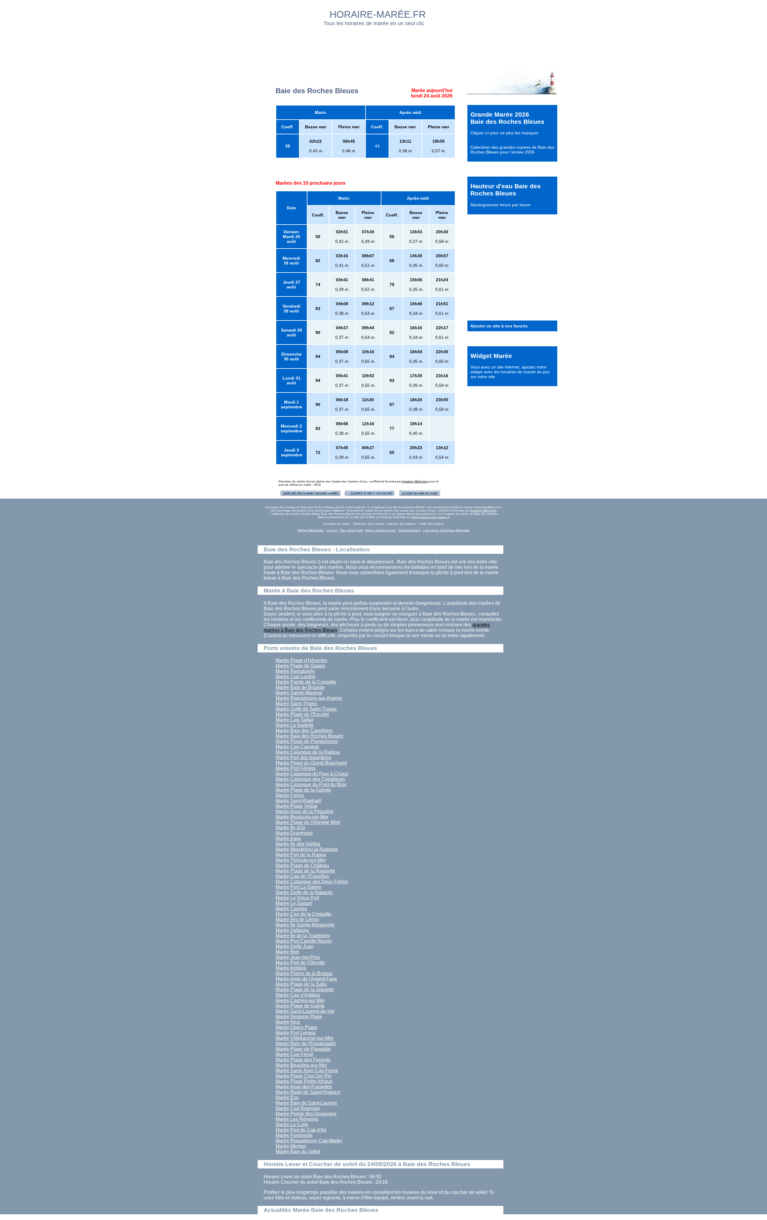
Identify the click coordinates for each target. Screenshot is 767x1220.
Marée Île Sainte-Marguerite (305, 924)
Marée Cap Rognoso (298, 1108)
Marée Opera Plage (296, 1027)
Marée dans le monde (381, 530)
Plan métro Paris (352, 530)
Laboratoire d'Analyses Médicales (446, 530)
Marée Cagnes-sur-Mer (300, 1000)
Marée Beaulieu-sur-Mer (301, 1065)
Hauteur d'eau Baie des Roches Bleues (505, 190)
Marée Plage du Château (302, 865)
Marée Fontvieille (294, 1135)
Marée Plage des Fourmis (303, 1059)
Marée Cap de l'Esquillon (302, 876)
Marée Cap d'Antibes (298, 995)
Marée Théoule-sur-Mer (301, 860)
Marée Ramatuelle (295, 671)
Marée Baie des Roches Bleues (309, 735)
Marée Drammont (294, 833)
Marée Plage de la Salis (301, 984)
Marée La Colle (292, 1124)
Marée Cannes (291, 908)
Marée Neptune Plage (299, 1016)
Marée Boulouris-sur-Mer (302, 816)
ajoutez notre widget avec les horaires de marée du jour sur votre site (510, 372)
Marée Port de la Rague (301, 854)
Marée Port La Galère (298, 887)
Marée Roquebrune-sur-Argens (309, 698)
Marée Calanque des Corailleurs (310, 779)
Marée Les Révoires (297, 1119)
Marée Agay (288, 838)
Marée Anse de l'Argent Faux (306, 978)
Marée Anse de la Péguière (304, 811)
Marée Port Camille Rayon (304, 941)
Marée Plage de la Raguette (305, 870)
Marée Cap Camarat (297, 746)
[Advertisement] (384, 46)
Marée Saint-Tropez (297, 703)
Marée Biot (287, 951)
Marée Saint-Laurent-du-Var (305, 1011)
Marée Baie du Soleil (298, 1151)
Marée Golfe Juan (294, 946)
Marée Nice (288, 1022)
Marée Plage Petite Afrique (304, 1081)
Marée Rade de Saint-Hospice (308, 1092)
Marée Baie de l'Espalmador (306, 1043)
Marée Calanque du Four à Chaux (312, 773)
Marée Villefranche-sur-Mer (304, 1038)
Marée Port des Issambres (303, 757)
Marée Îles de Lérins (297, 919)
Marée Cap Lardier (295, 676)
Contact (332, 530)
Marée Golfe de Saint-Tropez (306, 708)
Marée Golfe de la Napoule (304, 892)
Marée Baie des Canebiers (304, 730)
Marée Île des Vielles (298, 843)
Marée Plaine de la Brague (304, 973)
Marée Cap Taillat (294, 719)
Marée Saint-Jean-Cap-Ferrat (307, 1070)
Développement (409, 530)
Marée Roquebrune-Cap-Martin (309, 1140)
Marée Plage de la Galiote (303, 789)
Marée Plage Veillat (296, 806)
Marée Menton (291, 1146)
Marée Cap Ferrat (294, 1054)
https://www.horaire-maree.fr (430, 517)
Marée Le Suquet (294, 903)
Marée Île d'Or (290, 827)
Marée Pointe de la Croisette (306, 682)
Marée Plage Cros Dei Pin (303, 1075)
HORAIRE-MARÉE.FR (378, 14)
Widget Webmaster (311, 530)
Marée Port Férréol (295, 768)
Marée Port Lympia (295, 1032)
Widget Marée (491, 355)
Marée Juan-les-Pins (298, 957)
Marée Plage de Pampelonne (307, 741)
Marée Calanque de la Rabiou (308, 752)
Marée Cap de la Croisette (303, 914)
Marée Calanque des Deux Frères (312, 881)
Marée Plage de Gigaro (300, 665)
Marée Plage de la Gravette (305, 989)
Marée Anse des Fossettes (304, 1086)
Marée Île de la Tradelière (303, 935)
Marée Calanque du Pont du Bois (311, 784)
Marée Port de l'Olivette (300, 962)
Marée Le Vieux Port (297, 897)
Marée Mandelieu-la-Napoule (307, 849)
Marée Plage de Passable (303, 1048)
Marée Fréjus (290, 795)
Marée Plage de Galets (300, 1005)
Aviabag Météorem (415, 481)
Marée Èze (287, 1097)
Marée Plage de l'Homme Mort (308, 822)
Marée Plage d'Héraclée (301, 660)
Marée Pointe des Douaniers (306, 1113)
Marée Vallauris (292, 930)
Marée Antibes (291, 968)
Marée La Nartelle (295, 725)
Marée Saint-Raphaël (298, 800)
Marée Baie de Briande (300, 687)
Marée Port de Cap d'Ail (301, 1129)
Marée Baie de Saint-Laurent (306, 1102)
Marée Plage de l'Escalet (302, 714)
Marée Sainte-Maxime (299, 692)
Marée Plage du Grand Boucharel (311, 762)
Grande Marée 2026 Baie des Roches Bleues (507, 118)
